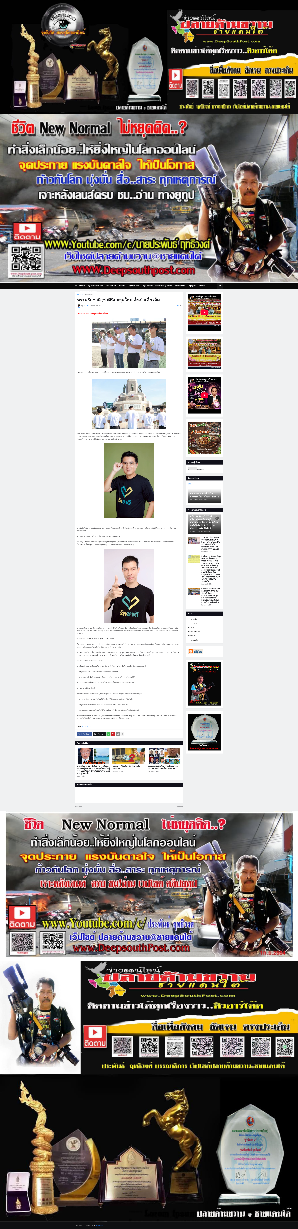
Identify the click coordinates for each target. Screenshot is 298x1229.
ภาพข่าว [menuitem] (202, 286)
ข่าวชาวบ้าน (192, 623)
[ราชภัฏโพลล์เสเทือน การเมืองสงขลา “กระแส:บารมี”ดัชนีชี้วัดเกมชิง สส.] (164, 756)
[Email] (118, 734)
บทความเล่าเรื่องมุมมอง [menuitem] (88, 292)
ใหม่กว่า (79, 807)
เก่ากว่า (179, 807)
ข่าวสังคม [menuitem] (122, 286)
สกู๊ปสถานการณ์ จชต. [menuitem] (95, 286)
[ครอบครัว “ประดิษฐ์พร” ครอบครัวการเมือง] (128, 756)
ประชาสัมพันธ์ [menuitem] (180, 286)
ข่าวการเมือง (89, 295)
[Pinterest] (113, 734)
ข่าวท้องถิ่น (192, 636)
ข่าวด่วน (191, 627)
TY (83, 1225)
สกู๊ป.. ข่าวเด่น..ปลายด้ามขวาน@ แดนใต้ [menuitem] (157, 286)
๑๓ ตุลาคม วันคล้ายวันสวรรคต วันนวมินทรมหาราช (204, 495)
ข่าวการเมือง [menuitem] (111, 286)
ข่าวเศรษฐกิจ (193, 640)
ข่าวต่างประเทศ (194, 631)
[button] (77, 286)
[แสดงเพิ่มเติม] (122, 734)
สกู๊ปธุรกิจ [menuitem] (192, 286)
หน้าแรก (80, 295)
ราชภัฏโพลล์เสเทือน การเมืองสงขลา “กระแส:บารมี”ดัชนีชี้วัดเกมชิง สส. (163, 767)
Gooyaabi (99, 1225)
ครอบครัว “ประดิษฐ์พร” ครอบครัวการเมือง (126, 767)
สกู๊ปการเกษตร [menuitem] (134, 286)
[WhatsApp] (108, 734)
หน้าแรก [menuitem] (82, 286)
